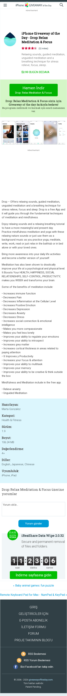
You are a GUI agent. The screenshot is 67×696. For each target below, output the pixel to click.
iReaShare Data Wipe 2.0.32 (42, 535)
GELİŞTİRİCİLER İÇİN (33, 614)
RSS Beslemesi (37, 654)
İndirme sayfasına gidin (33, 575)
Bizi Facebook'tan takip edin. (37, 666)
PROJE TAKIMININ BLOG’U (33, 640)
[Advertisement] (33, 21)
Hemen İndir (33, 90)
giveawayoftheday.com (41, 679)
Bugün (35, 72)
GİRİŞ (34, 607)
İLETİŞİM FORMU (33, 627)
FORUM (33, 633)
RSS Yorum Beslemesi (37, 660)
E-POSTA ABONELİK (33, 620)
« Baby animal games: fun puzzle (33, 585)
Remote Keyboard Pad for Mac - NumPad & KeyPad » (33, 594)
